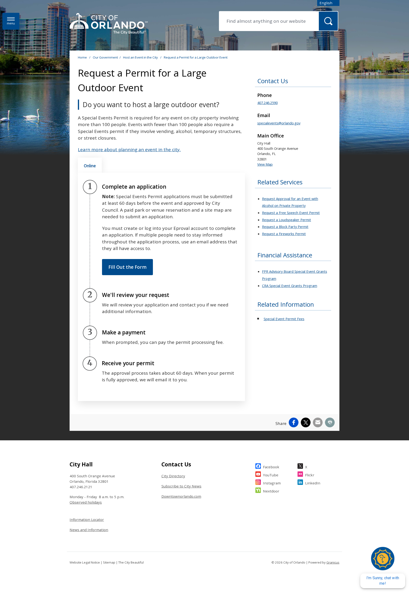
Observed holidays (86, 502)
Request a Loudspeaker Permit (286, 219)
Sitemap (109, 562)
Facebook (271, 466)
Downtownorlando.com (181, 496)
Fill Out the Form (127, 267)
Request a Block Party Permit (285, 226)
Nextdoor (271, 491)
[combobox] (328, 3)
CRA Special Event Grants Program (289, 285)
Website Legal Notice (85, 562)
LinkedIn (312, 483)
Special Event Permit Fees (284, 318)
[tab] (90, 165)
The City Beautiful (131, 562)
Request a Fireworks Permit (284, 233)
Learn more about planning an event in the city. (129, 149)
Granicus (332, 562)
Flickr (309, 475)
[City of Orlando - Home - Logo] (109, 24)
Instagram (272, 483)
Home (82, 57)
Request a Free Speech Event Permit (291, 212)
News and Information (89, 529)
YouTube (270, 475)
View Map (265, 164)
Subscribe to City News (181, 486)
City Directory (173, 476)
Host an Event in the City (141, 57)
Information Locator (87, 519)
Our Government (105, 57)
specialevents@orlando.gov (278, 123)
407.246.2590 (267, 102)
